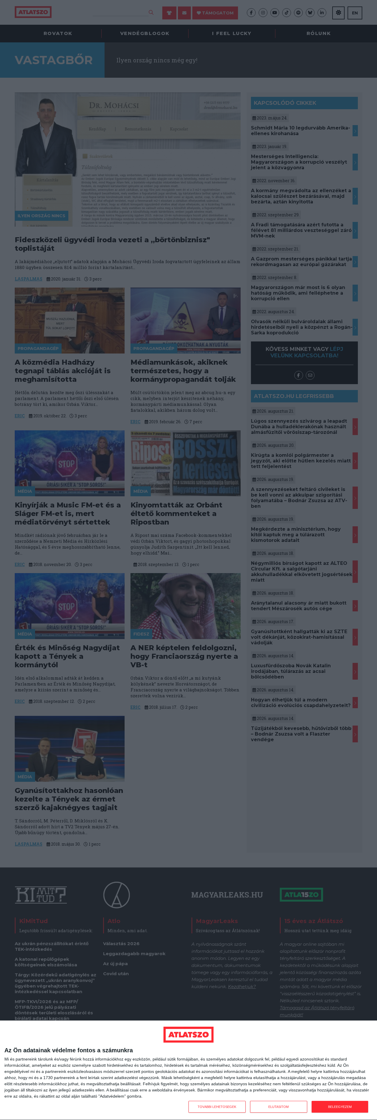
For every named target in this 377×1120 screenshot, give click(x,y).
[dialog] (188, 1070)
